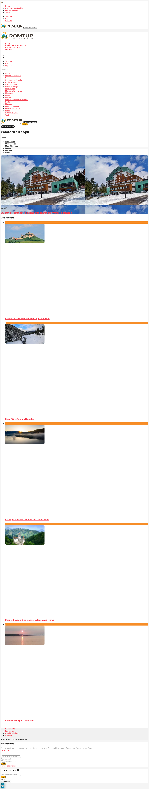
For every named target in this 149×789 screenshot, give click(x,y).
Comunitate (10, 729)
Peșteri (8, 102)
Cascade (8, 78)
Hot (6, 18)
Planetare (9, 104)
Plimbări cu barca (12, 108)
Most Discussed (11, 146)
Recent (8, 148)
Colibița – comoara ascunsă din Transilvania (27, 519)
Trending (8, 16)
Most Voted (10, 142)
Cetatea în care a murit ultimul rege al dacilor (27, 318)
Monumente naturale (13, 91)
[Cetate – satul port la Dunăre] (76, 671)
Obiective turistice (14, 8)
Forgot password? (8, 766)
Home (7, 6)
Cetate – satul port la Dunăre (19, 720)
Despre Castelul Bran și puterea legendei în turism (30, 620)
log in (3, 763)
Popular (8, 21)
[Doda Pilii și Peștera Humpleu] (76, 370)
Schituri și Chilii (11, 113)
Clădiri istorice (11, 84)
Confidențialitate (12, 733)
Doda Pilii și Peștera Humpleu (19, 419)
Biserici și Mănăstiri (13, 76)
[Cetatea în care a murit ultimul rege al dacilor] (76, 269)
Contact (8, 735)
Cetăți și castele (12, 82)
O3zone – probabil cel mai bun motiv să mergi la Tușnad (36, 212)
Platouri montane (12, 106)
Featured (8, 150)
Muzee (8, 97)
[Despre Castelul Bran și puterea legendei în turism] (76, 571)
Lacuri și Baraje (11, 86)
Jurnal (7, 12)
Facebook (5, 750)
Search (24, 124)
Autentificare (6, 781)
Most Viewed (10, 144)
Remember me (9, 761)
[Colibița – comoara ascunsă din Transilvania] (76, 470)
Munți (7, 95)
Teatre (7, 115)
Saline (7, 110)
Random (8, 152)
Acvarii (8, 73)
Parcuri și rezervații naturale (16, 100)
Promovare (9, 731)
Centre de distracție (13, 80)
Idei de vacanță (11, 10)
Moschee (9, 93)
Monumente (10, 89)
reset (3, 777)
